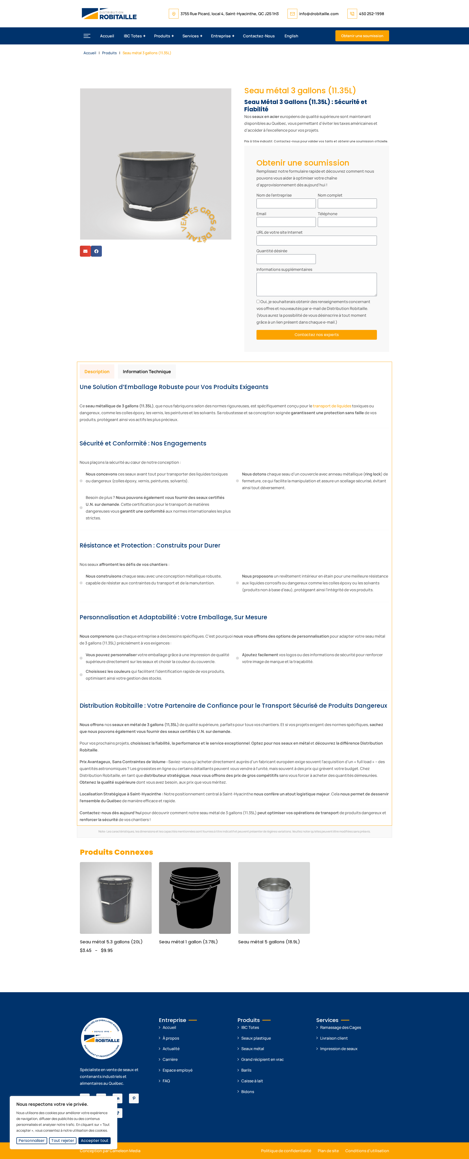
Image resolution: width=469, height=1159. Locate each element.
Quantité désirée (271, 250)
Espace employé (177, 1070)
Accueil (107, 36)
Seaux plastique (256, 1038)
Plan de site (328, 1150)
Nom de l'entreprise (274, 195)
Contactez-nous (259, 36)
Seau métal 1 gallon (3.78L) (188, 942)
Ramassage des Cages (340, 1027)
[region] (63, 1122)
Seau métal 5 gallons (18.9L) (269, 942)
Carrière (170, 1059)
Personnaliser (32, 1140)
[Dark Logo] (109, 13)
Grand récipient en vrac (262, 1059)
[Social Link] (117, 1098)
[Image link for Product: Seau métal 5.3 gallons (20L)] (116, 898)
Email (261, 213)
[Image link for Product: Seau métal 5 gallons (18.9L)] (274, 898)
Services (190, 36)
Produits (162, 36)
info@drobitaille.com (319, 13)
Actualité (171, 1048)
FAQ (166, 1081)
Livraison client (334, 1038)
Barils (246, 1070)
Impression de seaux (339, 1048)
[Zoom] (225, 94)
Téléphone (327, 213)
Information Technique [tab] (147, 371)
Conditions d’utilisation (367, 1150)
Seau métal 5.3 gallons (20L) (111, 942)
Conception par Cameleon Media (110, 1150)
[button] (87, 35)
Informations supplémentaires (284, 269)
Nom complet (330, 195)
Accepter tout (94, 1140)
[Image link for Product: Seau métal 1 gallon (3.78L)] (195, 898)
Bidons (247, 1091)
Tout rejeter (62, 1140)
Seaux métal (252, 1048)
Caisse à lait (252, 1081)
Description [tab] (97, 371)
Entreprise (221, 36)
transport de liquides (331, 406)
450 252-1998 (371, 13)
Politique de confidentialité (286, 1150)
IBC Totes (133, 36)
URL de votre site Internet (279, 232)
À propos (171, 1038)
